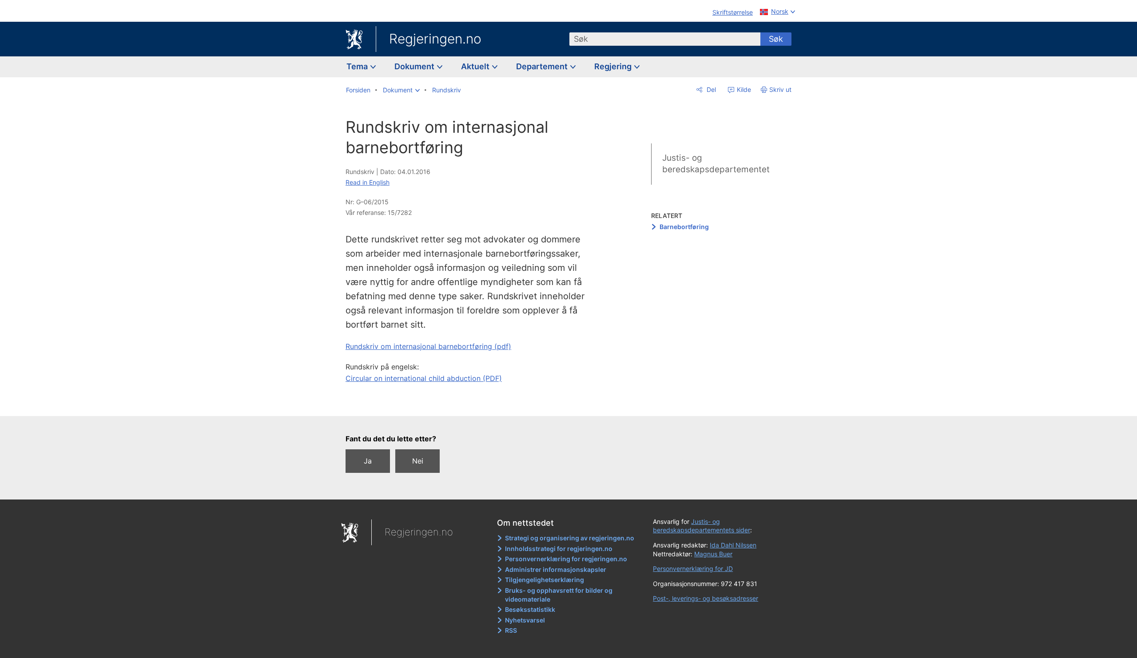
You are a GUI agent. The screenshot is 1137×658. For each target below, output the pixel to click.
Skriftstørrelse (732, 12)
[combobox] (664, 39)
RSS (511, 630)
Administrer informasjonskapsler (555, 569)
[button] (401, 90)
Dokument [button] (415, 66)
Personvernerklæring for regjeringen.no (566, 559)
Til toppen (474, 402)
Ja (368, 460)
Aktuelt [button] (476, 66)
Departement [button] (542, 66)
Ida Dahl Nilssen (733, 545)
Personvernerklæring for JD (693, 568)
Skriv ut (780, 89)
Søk (776, 39)
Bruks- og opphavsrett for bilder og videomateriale (558, 595)
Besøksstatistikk (530, 609)
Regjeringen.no (435, 39)
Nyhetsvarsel (525, 620)
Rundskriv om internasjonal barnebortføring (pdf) (428, 346)
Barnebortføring (684, 226)
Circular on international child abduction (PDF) (424, 378)
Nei (417, 460)
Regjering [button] (613, 66)
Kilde (743, 89)
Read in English (368, 182)
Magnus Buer (713, 554)
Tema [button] (358, 66)
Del (710, 89)
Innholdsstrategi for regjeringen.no (558, 548)
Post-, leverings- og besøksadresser (705, 598)
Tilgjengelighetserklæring (544, 579)
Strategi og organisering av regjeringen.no (569, 538)
